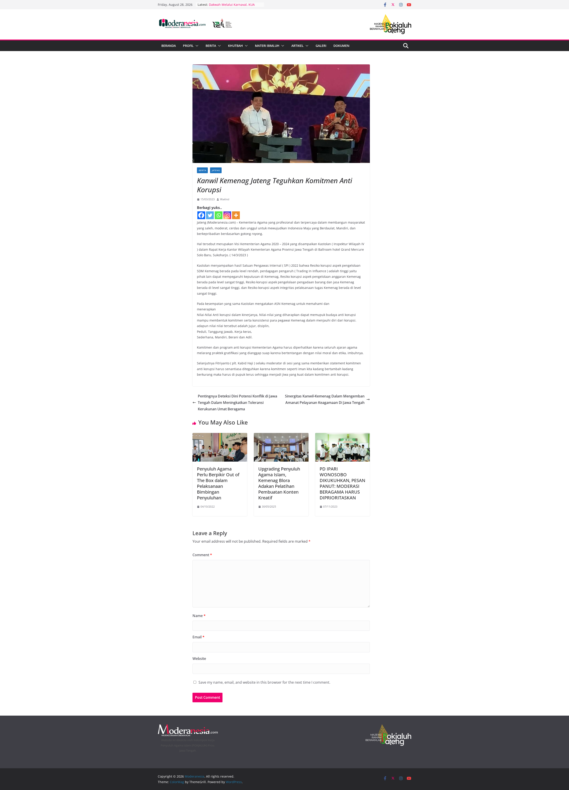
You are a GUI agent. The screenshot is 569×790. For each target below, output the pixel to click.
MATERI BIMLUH (267, 46)
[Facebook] (201, 215)
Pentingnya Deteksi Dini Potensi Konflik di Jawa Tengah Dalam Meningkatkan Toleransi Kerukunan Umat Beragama (237, 402)
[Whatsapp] (218, 215)
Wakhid (224, 199)
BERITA (211, 46)
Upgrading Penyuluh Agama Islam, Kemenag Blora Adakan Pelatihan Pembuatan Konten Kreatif (279, 483)
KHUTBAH (235, 46)
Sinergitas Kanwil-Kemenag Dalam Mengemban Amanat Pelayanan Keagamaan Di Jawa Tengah (325, 399)
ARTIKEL (297, 46)
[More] (236, 215)
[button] (196, 46)
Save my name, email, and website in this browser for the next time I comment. (264, 682)
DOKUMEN (341, 46)
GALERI (321, 46)
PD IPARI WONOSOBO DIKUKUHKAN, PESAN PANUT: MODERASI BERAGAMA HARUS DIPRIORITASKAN (342, 483)
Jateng (216, 170)
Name (199, 615)
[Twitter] (210, 215)
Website (199, 658)
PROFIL (188, 46)
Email (198, 637)
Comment (202, 554)
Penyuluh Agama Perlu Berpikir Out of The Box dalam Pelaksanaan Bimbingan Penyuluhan (218, 483)
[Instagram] (227, 215)
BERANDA (168, 46)
